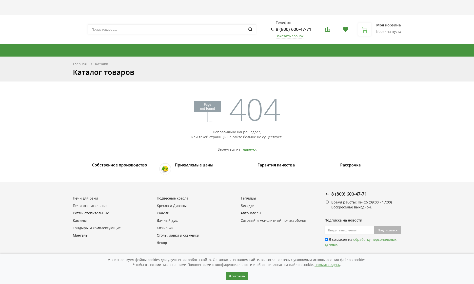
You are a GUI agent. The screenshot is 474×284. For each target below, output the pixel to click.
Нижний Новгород (331, 10)
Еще (250, 5)
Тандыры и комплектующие (178, 50)
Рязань (340, 12)
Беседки (248, 205)
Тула (350, 12)
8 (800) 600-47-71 (293, 29)
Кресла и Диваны (330, 50)
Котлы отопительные (239, 50)
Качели (163, 213)
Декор (162, 242)
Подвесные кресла (287, 50)
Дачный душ (167, 220)
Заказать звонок (289, 36)
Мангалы (80, 235)
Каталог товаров (87, 5)
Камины (80, 220)
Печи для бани (370, 50)
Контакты (229, 5)
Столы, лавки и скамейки (178, 235)
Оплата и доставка (133, 5)
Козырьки (165, 227)
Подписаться (387, 230)
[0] (327, 30)
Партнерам (168, 5)
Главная (80, 63)
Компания (197, 5)
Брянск (324, 7)
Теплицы (407, 50)
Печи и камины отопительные (107, 50)
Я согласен (237, 276)
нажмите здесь (327, 264)
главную (248, 149)
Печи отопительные (90, 205)
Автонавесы (437, 50)
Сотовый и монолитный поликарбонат (274, 220)
